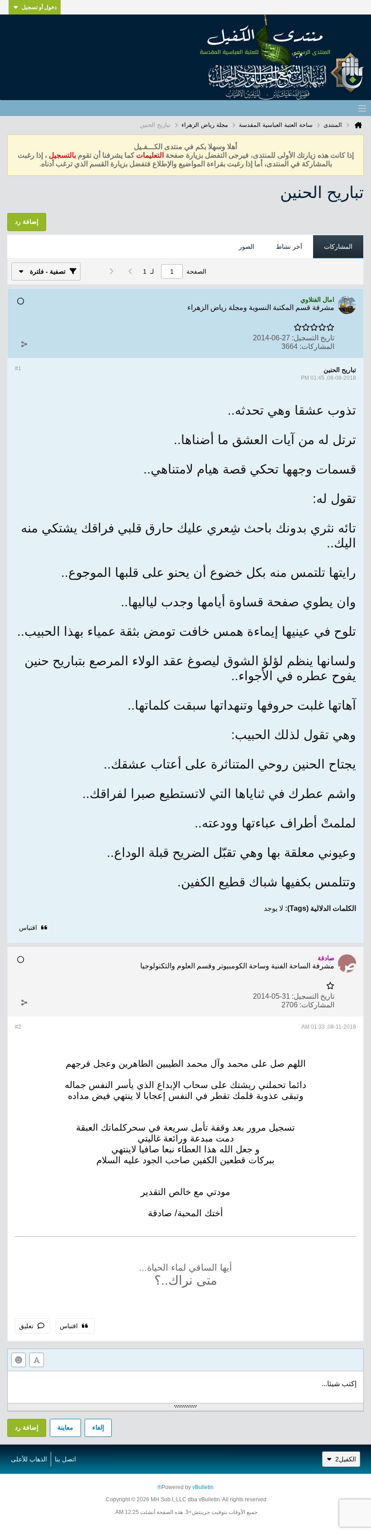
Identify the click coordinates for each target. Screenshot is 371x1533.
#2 (18, 1027)
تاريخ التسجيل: (313, 338)
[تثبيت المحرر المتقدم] (36, 1360)
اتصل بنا (65, 1459)
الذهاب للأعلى (29, 1459)
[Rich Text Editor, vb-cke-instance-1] (185, 1387)
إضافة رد (26, 1427)
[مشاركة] (24, 344)
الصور (246, 246)
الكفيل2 (345, 1459)
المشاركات (338, 246)
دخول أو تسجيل (39, 7)
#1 (18, 368)
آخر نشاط (289, 246)
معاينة (65, 1427)
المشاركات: (317, 346)
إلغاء (98, 1427)
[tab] (338, 247)
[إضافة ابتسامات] (18, 1360)
